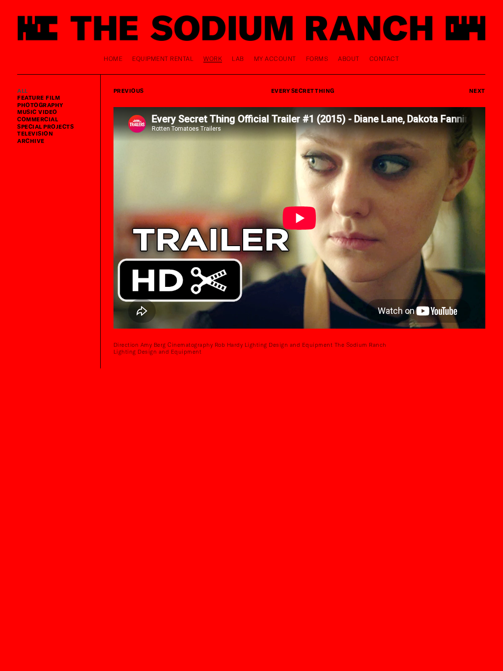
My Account (275, 58)
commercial (37, 119)
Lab (238, 58)
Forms (317, 58)
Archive (31, 141)
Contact (384, 58)
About (349, 58)
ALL (22, 90)
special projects (45, 126)
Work (212, 58)
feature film (38, 97)
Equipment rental (163, 58)
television (35, 133)
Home (113, 58)
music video (37, 112)
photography (40, 105)
